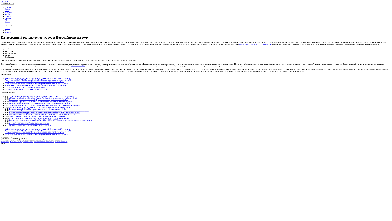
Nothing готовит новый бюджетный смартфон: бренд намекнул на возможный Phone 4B (35, 85)
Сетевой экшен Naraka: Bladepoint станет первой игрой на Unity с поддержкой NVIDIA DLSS (41, 118)
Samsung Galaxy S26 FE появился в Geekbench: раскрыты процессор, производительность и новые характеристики (49, 111)
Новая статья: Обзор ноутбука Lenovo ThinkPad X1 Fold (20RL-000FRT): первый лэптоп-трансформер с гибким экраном (50, 120)
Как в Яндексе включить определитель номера (25, 122)
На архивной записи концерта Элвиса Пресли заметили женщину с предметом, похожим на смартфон (44, 113)
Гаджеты (8, 7)
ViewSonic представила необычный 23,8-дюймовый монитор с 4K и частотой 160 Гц (34, 82)
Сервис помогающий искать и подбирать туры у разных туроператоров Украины (37, 116)
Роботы (7, 22)
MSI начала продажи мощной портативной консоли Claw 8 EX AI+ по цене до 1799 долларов (37, 78)
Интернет (8, 13)
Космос (7, 14)
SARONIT (4, 2)
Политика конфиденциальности (21, 142)
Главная (7, 29)
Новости (8, 16)
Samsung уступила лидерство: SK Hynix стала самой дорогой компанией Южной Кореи (39, 107)
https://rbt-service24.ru (78, 66)
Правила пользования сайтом (44, 142)
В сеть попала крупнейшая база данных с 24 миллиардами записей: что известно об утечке (36, 84)
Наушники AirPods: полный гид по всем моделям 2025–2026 (26, 89)
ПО (6, 20)
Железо (7, 9)
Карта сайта (5, 142)
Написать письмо (61, 142)
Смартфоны (9, 18)
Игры (7, 11)
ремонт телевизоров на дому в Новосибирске (255, 44)
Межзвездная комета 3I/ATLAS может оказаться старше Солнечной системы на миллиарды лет (42, 114)
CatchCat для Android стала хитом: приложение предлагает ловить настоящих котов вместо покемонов (44, 105)
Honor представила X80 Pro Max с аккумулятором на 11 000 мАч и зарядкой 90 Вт (37, 109)
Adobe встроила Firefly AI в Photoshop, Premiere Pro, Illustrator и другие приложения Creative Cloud (39, 80)
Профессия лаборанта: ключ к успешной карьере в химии (25, 87)
